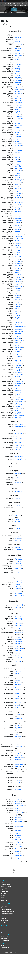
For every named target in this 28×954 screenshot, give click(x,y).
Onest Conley (18, 100)
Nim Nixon (17, 272)
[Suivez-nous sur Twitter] (5, 930)
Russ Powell (18, 305)
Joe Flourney (18, 161)
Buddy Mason (18, 247)
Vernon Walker (18, 479)
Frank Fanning (18, 152)
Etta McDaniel (18, 253)
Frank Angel (17, 63)
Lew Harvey (17, 192)
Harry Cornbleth (18, 106)
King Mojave (18, 263)
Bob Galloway (18, 167)
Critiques (3, 890)
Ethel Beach (18, 781)
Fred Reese (17, 647)
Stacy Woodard (18, 772)
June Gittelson (18, 174)
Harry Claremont (18, 93)
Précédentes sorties (6, 886)
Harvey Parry (18, 711)
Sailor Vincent (18, 385)
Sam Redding (18, 759)
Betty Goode (18, 830)
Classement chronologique (7, 912)
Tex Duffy (17, 133)
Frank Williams (18, 608)
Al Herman (17, 516)
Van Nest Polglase (19, 565)
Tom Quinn (17, 310)
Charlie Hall (17, 185)
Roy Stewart (17, 355)
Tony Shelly (17, 337)
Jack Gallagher (18, 165)
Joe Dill (16, 122)
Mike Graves (18, 832)
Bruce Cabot (18, 38)
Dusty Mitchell (18, 262)
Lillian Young (18, 418)
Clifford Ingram (18, 208)
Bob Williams (18, 736)
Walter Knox (18, 226)
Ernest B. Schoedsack (20, 326)
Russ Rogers (18, 319)
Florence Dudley (19, 131)
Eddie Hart (17, 190)
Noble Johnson (18, 43)
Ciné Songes (4, 939)
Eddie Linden (18, 474)
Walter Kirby (18, 222)
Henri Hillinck (18, 640)
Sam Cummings (18, 820)
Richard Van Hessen (19, 595)
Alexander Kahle (19, 756)
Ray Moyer (17, 521)
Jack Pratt (17, 308)
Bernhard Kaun (18, 789)
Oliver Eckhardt (18, 145)
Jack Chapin (17, 92)
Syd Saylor (17, 324)
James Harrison (18, 188)
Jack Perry (17, 292)
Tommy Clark (18, 782)
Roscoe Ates (18, 65)
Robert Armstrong (19, 36)
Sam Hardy (17, 41)
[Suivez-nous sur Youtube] (8, 930)
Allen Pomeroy (18, 298)
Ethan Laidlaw (18, 228)
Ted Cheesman (18, 491)
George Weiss (18, 859)
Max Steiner (17, 467)
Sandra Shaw (18, 333)
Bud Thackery (18, 654)
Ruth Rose (17, 437)
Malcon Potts (18, 303)
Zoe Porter (17, 848)
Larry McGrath (18, 256)
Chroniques (3, 922)
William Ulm (17, 656)
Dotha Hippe (18, 539)
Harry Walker (18, 391)
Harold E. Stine (18, 594)
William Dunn (18, 134)
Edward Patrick (18, 289)
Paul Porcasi (17, 299)
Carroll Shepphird (19, 812)
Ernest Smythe (18, 569)
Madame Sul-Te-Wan (20, 362)
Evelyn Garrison (18, 168)
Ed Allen (17, 59)
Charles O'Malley (19, 287)
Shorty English (18, 151)
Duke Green (17, 177)
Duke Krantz (18, 839)
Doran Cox (17, 547)
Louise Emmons (18, 147)
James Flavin (18, 48)
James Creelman (18, 433)
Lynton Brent (18, 83)
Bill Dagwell (17, 113)
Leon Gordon (18, 448)
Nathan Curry (18, 109)
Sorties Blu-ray (4, 921)
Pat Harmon (17, 186)
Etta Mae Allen (18, 61)
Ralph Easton (18, 143)
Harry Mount (18, 267)
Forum (2, 899)
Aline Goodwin (18, 677)
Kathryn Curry (18, 108)
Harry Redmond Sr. (19, 606)
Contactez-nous (5, 948)
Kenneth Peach (18, 483)
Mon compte (4, 901)
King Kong (17, 50)
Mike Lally (17, 693)
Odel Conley (18, 99)
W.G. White (17, 574)
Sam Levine (17, 229)
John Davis (17, 120)
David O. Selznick (19, 456)
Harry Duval (17, 140)
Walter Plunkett (18, 528)
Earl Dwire (17, 142)
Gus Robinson (18, 315)
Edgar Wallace (18, 442)
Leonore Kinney (18, 690)
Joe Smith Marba (19, 238)
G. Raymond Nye (19, 278)
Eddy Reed (17, 314)
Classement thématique (7, 913)
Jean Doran (17, 127)
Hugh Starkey (18, 349)
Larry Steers (17, 351)
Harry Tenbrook (18, 371)
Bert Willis (17, 770)
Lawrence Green (18, 179)
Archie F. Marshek (19, 805)
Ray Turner (17, 380)
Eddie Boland (18, 77)
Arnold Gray (17, 176)
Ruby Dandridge (18, 117)
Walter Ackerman (19, 54)
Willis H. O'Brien (18, 645)
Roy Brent (17, 84)
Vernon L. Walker (19, 658)
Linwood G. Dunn (19, 627)
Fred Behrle (17, 72)
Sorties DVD (4, 919)
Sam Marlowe (18, 242)
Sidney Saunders (18, 855)
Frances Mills (18, 845)
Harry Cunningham (19, 620)
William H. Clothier (19, 747)
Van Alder (17, 57)
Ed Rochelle (17, 317)
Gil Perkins (17, 290)
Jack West (17, 403)
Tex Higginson (18, 197)
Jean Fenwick (18, 154)
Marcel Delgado (18, 624)
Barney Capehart (19, 90)
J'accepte (14, 9)
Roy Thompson (18, 375)
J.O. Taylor (17, 477)
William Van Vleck (19, 382)
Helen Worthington (19, 416)
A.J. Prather (17, 307)
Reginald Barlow (18, 68)
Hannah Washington (20, 401)
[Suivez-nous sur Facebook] (2, 930)
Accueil (2, 883)
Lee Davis (17, 750)
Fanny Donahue (18, 126)
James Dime (17, 124)
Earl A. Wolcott (18, 583)
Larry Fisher (17, 158)
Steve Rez (17, 567)
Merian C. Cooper (19, 102)
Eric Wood (17, 414)
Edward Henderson (19, 754)
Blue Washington (19, 396)
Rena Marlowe (18, 240)
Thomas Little (18, 519)
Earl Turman (17, 378)
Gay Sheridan (18, 339)
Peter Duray (17, 138)
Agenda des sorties (5, 885)
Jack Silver (17, 342)
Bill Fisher (17, 156)
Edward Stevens (18, 353)
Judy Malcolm (18, 699)
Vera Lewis (17, 231)
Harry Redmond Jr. (19, 604)
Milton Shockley (18, 341)
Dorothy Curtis (18, 674)
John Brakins (18, 81)
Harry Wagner (18, 727)
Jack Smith (17, 344)
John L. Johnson (18, 217)
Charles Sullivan (18, 364)
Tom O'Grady (18, 283)
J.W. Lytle (17, 841)
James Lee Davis (19, 821)
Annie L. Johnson (19, 215)
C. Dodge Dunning (19, 629)
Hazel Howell (18, 206)
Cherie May (17, 706)
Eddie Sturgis (18, 360)
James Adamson (18, 56)
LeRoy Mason (18, 249)
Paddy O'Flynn (18, 281)
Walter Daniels (18, 549)
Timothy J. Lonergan (19, 233)
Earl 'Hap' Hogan (19, 203)
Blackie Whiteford (19, 405)
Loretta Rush (18, 854)
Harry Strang (18, 357)
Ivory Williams (18, 410)
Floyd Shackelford (19, 332)
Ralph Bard (17, 66)
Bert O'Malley (18, 285)
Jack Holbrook (18, 836)
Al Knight (17, 224)
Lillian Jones (17, 688)
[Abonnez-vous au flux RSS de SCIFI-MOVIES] (12, 930)
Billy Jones (17, 837)
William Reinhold (19, 761)
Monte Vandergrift (19, 383)
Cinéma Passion (4, 937)
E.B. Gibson (17, 802)
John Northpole (18, 274)
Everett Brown (18, 86)
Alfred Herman (18, 507)
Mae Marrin (17, 244)
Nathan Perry (18, 294)
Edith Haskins (18, 834)
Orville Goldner (18, 638)
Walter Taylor (18, 369)
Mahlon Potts (18, 301)
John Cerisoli (18, 562)
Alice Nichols (18, 271)
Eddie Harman (18, 586)
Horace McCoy (18, 843)
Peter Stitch (17, 572)
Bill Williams (17, 407)
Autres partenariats (5, 940)
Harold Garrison (18, 170)
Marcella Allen (18, 668)
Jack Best (17, 74)
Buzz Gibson (18, 636)
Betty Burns (17, 88)
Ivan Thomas (18, 373)
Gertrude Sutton (18, 366)
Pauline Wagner (18, 729)
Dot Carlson (17, 537)
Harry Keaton (18, 219)
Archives (3, 895)
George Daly (18, 115)
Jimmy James (18, 212)
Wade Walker (18, 392)
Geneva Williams (18, 409)
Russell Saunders (19, 323)
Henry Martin (18, 246)
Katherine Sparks (19, 348)
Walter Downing (18, 129)
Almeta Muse (18, 269)
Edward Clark (18, 95)
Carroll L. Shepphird (19, 649)
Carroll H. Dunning (19, 633)
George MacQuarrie (19, 235)
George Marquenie (19, 758)
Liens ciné (3, 894)
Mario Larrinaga (18, 560)
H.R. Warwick (18, 394)
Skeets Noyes (18, 276)
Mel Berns (17, 535)
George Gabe (18, 563)
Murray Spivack (18, 581)
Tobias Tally (17, 367)
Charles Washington (19, 398)
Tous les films (4, 906)
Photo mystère (4, 892)
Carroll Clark (17, 498)
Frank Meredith (18, 258)
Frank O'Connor (18, 280)
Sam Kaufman (18, 540)
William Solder (18, 346)
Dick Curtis (17, 111)
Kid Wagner (17, 389)
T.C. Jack (17, 210)
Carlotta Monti (18, 265)
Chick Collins (18, 818)
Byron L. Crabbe (18, 558)
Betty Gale (17, 163)
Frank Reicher (18, 40)
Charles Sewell (18, 330)
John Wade (17, 387)
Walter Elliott (18, 585)
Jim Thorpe (17, 376)
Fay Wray (17, 34)
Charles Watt (18, 734)
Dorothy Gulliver (19, 181)
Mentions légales (5, 946)
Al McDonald (18, 255)
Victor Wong (18, 412)
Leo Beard (17, 70)
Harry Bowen (18, 79)
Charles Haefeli (18, 183)
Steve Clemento (18, 45)
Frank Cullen (18, 672)
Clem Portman (18, 588)
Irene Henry (17, 195)
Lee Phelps (17, 296)
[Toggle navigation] (25, 15)
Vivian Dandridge (19, 118)
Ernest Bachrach (19, 745)
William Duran (18, 136)
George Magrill (18, 237)
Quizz (2, 897)
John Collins (17, 97)
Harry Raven (17, 850)
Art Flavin (17, 160)
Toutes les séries (5, 908)
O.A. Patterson (18, 846)
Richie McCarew (18, 251)
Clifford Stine (18, 650)
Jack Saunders (18, 321)
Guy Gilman (17, 752)
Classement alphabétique (7, 910)
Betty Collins (18, 816)
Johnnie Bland (18, 75)
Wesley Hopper (18, 204)
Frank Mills (17, 260)
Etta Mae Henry (18, 194)
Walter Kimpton (18, 220)
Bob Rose (17, 852)
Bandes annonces (5, 888)
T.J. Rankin (17, 312)
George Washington (19, 400)
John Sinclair (17, 857)
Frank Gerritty (18, 172)
